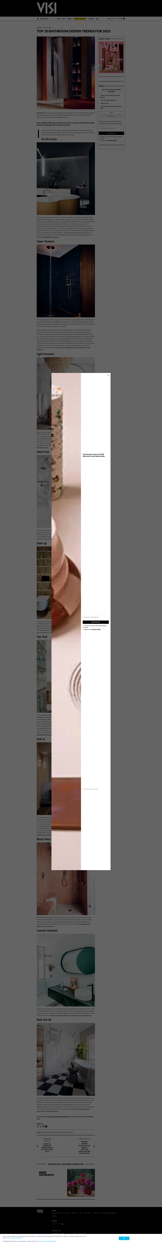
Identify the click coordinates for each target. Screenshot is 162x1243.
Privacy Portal (52, 1241)
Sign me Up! (95, 622)
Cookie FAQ (19, 1238)
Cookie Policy (11, 1238)
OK (124, 1238)
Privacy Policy (43, 1241)
